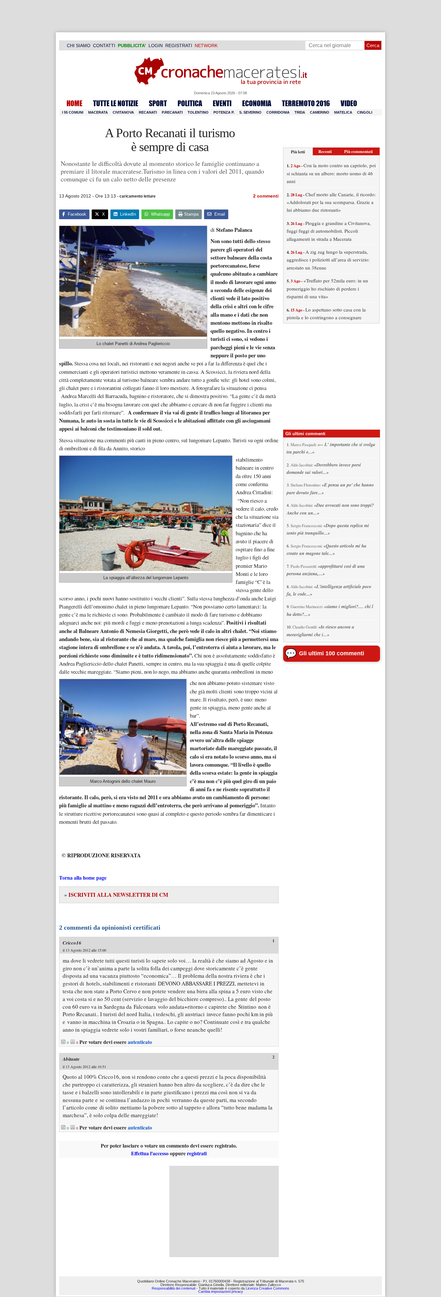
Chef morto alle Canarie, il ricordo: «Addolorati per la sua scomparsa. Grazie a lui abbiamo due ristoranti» (331, 202)
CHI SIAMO (78, 45)
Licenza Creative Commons (267, 1288)
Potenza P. (223, 112)
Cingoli (364, 112)
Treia (299, 112)
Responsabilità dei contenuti (173, 1288)
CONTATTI (104, 45)
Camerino (319, 112)
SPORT (158, 103)
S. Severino (250, 112)
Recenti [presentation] (325, 151)
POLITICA (190, 103)
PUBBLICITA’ (132, 45)
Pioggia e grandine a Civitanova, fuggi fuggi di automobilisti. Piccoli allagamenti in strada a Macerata (329, 231)
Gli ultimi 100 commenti (331, 653)
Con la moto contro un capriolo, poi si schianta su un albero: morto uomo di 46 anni (331, 173)
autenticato (140, 1042)
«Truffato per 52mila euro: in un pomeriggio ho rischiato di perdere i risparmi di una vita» (327, 288)
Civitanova (123, 112)
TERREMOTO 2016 (306, 103)
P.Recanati (172, 112)
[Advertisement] (224, 1211)
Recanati (148, 112)
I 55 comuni (72, 112)
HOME (74, 103)
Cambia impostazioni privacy (220, 1292)
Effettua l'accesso (150, 1153)
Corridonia (278, 112)
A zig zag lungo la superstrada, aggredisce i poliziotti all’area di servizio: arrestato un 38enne (328, 260)
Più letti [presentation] (298, 151)
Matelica (343, 112)
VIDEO (349, 103)
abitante (71, 1059)
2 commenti (266, 196)
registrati (197, 1153)
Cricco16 (72, 942)
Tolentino (198, 112)
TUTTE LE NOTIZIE (115, 103)
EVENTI (222, 103)
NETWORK (206, 45)
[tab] (298, 152)
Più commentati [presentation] (358, 151)
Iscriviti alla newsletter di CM (116, 895)
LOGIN (156, 45)
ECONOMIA (256, 103)
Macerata (98, 112)
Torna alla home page (83, 877)
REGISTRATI (178, 45)
